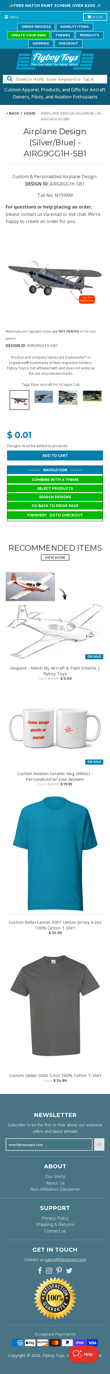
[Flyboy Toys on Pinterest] (59, 1271)
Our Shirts (55, 1176)
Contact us (55, 1231)
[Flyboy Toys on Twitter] (69, 1271)
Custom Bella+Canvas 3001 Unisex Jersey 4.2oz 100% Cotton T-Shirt (55, 925)
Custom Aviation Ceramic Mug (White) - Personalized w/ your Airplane (55, 776)
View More (55, 557)
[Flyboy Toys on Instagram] (49, 1271)
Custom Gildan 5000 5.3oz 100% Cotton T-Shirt (55, 1075)
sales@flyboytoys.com (65, 1259)
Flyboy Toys (54, 1355)
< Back (12, 113)
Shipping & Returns (55, 1224)
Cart (98, 17)
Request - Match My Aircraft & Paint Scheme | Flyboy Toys (55, 670)
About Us (55, 1183)
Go (99, 1144)
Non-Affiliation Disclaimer (55, 1189)
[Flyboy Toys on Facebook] (40, 1271)
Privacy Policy (55, 1218)
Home (30, 113)
